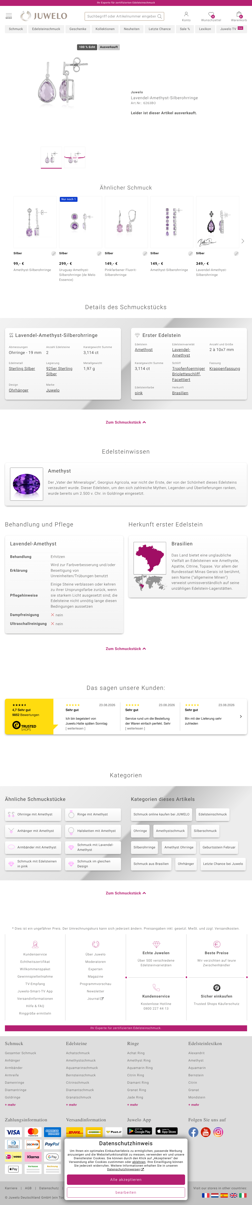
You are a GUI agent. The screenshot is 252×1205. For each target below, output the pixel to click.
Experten (96, 969)
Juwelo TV (231, 29)
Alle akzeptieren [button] (126, 1180)
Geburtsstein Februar (219, 847)
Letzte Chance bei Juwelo (223, 864)
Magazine (95, 976)
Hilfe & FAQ (35, 1006)
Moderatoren (95, 962)
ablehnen (139, 1162)
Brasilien (180, 393)
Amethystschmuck (170, 831)
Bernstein (196, 1075)
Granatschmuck (79, 1097)
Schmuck (16, 29)
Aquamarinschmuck (82, 1068)
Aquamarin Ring (140, 1068)
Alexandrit (197, 1053)
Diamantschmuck (80, 1090)
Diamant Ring (138, 1082)
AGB (28, 1188)
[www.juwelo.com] (233, 1195)
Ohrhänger (19, 390)
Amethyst (144, 350)
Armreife (12, 1075)
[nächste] (242, 240)
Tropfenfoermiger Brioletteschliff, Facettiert (188, 374)
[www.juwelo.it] (243, 1195)
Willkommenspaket (35, 969)
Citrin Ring (135, 1075)
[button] (8, 16)
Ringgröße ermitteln (35, 1013)
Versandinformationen (35, 999)
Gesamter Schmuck (20, 1053)
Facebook (193, 1132)
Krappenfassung (224, 369)
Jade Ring (135, 1097)
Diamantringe (16, 1090)
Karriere (11, 1188)
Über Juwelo (96, 954)
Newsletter (95, 991)
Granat (194, 1090)
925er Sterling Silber (59, 371)
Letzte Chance (160, 29)
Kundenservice (35, 954)
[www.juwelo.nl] (215, 1195)
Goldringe (12, 1097)
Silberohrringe (144, 847)
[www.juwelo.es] (224, 1195)
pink (139, 393)
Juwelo (53, 390)
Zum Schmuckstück (123, 422)
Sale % (185, 29)
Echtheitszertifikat (35, 962)
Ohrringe (140, 831)
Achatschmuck (78, 1053)
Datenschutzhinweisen (123, 1169)
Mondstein (197, 1097)
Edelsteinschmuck (46, 29)
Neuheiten (132, 29)
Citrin (193, 1082)
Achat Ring (136, 1053)
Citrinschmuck (77, 1082)
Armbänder (14, 1068)
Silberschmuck (205, 831)
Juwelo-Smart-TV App (35, 991)
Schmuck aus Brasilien (151, 864)
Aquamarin (197, 1068)
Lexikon (205, 29)
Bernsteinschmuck (81, 1075)
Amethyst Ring (139, 1060)
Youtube (206, 1132)
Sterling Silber (22, 369)
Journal (93, 999)
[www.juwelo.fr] (205, 1195)
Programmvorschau (95, 984)
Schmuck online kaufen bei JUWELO (161, 814)
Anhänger (12, 1060)
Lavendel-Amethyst (181, 352)
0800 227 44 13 (156, 1008)
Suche (160, 16)
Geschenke (77, 29)
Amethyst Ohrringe (178, 847)
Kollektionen (105, 29)
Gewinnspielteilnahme (35, 976)
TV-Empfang (35, 984)
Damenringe (14, 1082)
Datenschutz (49, 1188)
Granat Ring (136, 1090)
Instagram (218, 1132)
